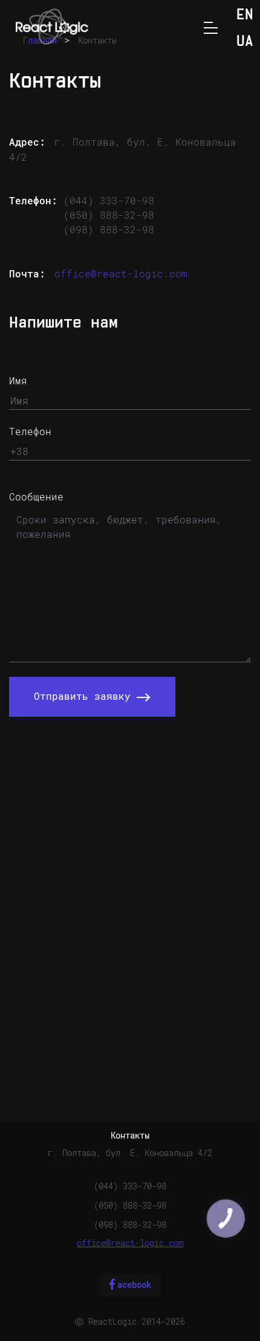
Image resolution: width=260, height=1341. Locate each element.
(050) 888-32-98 (108, 215)
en (244, 15)
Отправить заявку (85, 696)
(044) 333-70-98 (108, 201)
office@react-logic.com (120, 274)
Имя (18, 381)
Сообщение (36, 497)
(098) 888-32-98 (108, 230)
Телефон (30, 432)
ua (244, 42)
